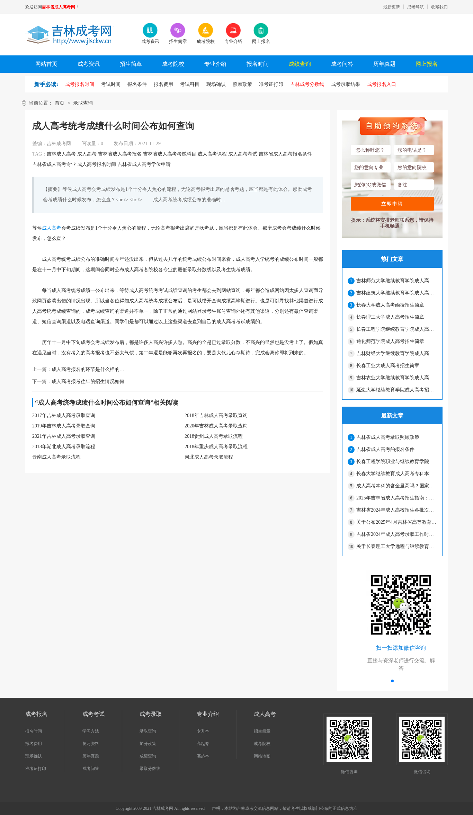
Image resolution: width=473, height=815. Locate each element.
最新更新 (391, 7)
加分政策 (148, 743)
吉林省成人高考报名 (120, 154)
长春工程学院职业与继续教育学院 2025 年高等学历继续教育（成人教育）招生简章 (396, 461)
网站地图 (262, 756)
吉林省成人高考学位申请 (144, 164)
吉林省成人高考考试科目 (169, 154)
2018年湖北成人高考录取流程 (63, 446)
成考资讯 (89, 64)
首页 (59, 103)
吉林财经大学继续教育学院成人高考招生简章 (396, 353)
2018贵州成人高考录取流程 (214, 436)
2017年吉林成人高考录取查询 (63, 415)
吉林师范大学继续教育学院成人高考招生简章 (396, 280)
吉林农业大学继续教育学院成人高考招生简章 (396, 377)
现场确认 (33, 756)
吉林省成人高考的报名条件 (385, 449)
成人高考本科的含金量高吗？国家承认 (396, 485)
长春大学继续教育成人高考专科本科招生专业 (396, 473)
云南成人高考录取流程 (56, 457)
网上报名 (427, 64)
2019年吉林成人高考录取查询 (63, 425)
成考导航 (415, 7)
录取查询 (83, 103)
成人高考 (87, 154)
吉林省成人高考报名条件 (285, 154)
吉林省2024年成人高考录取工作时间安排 (396, 534)
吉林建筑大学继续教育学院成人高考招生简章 (396, 292)
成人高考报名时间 (96, 164)
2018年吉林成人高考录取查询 (216, 415)
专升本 (203, 731)
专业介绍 (215, 64)
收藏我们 (439, 7)
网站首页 (46, 64)
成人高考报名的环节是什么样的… (88, 369)
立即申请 (392, 203)
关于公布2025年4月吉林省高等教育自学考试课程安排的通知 (396, 522)
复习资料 (90, 743)
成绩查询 (300, 64)
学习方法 (90, 731)
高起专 (203, 743)
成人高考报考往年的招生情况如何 (88, 381)
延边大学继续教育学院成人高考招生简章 (396, 389)
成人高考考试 (242, 154)
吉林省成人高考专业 (54, 164)
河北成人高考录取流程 (209, 457)
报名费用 (33, 743)
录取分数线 (150, 768)
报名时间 (258, 64)
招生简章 (131, 64)
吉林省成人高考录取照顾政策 (387, 437)
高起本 (203, 756)
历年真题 (384, 64)
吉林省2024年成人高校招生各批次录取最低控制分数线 (396, 510)
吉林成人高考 (61, 154)
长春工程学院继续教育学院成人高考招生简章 (396, 329)
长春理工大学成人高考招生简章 (390, 317)
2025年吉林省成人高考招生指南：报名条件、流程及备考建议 (396, 497)
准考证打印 (35, 768)
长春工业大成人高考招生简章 (387, 365)
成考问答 (342, 64)
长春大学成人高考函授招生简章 (390, 305)
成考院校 (173, 64)
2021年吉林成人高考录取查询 (63, 436)
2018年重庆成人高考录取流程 (216, 446)
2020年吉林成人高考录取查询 (216, 425)
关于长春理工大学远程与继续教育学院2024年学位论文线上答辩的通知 (396, 546)
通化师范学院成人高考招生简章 (390, 341)
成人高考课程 (212, 154)
